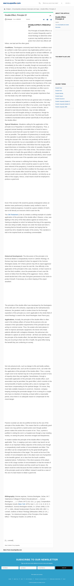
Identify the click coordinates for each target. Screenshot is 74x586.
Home (10, 579)
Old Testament (13, 215)
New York (21, 504)
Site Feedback (29, 579)
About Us (16, 579)
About (62, 24)
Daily (64, 579)
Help (22, 579)
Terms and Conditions (55, 579)
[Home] (12, 3)
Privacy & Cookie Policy (41, 579)
